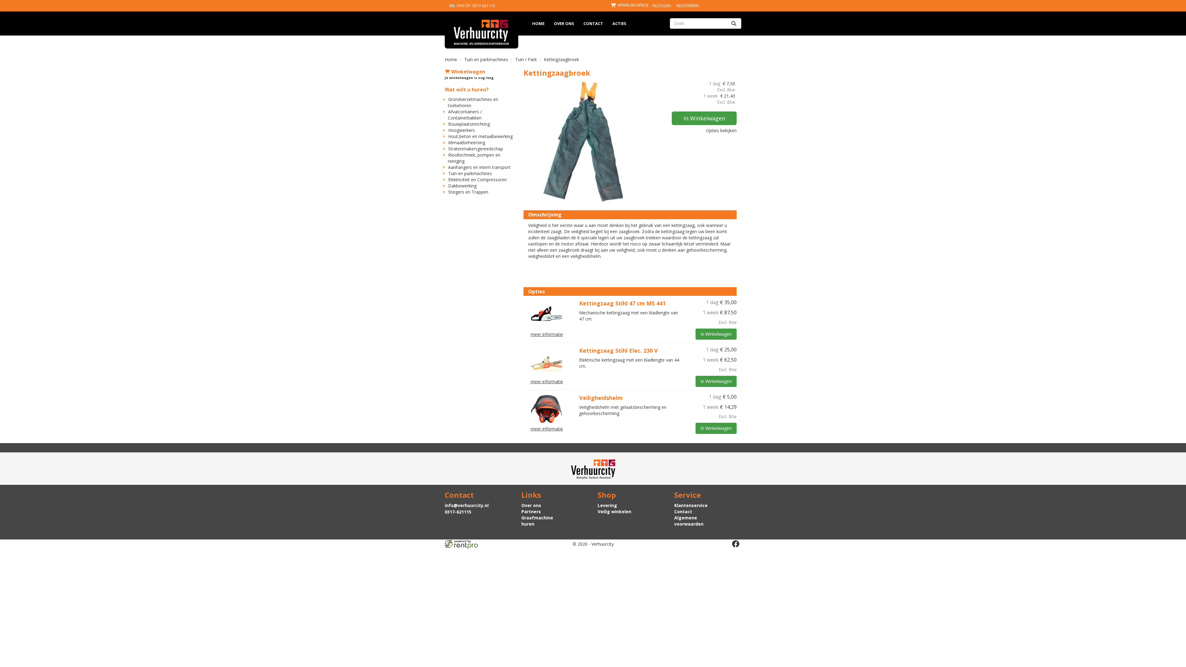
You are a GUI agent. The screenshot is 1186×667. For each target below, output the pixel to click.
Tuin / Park (526, 59)
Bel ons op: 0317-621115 (472, 5)
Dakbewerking (462, 186)
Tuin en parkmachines (486, 59)
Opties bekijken (721, 130)
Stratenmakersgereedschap (475, 149)
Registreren (687, 5)
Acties (619, 23)
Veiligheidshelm (601, 397)
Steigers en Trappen (468, 192)
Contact (593, 23)
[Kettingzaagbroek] (585, 142)
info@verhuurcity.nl (467, 505)
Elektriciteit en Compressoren (477, 179)
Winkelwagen (468, 71)
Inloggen (661, 5)
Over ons (564, 23)
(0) (632, 5)
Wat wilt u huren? (467, 89)
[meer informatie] (546, 314)
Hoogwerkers (461, 130)
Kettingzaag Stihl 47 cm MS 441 (622, 303)
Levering (607, 505)
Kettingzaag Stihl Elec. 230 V (618, 350)
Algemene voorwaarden (689, 521)
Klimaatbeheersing (466, 142)
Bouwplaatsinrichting (469, 124)
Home (538, 23)
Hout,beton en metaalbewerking (480, 136)
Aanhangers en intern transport (479, 167)
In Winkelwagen (704, 118)
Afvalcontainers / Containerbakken (465, 115)
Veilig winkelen (614, 511)
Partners (531, 511)
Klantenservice (691, 505)
